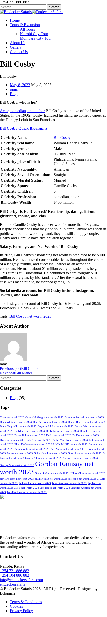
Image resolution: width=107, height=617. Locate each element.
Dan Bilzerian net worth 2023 (50, 422)
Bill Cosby (62, 137)
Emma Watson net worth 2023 (31, 449)
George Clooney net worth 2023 (43, 458)
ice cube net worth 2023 (82, 478)
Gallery (16, 47)
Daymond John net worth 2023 (56, 426)
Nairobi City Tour (34, 34)
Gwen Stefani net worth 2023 (52, 473)
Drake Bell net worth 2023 (29, 435)
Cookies (16, 606)
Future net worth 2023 (20, 453)
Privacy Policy (21, 611)
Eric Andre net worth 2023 (65, 449)
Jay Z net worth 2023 (26, 487)
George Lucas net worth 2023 (80, 458)
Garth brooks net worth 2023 (85, 453)
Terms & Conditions (26, 602)
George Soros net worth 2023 (17, 465)
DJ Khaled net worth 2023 (29, 431)
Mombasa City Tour (36, 38)
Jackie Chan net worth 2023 (35, 483)
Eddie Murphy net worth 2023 (70, 440)
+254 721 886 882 (14, 571)
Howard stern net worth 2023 (17, 478)
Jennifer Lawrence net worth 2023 (27, 492)
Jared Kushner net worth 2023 (69, 483)
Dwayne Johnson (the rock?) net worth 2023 (26, 440)
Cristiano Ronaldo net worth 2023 (84, 417)
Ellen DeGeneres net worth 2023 (33, 444)
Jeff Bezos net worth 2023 (55, 487)
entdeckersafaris (12, 584)
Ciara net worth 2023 (12, 417)
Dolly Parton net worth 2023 (62, 431)
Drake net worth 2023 (58, 435)
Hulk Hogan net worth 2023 (51, 478)
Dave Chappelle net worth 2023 (18, 426)
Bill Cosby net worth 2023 (30, 316)
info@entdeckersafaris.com (21, 580)
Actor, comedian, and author (22, 111)
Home (15, 20)
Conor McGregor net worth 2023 (44, 417)
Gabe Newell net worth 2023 (50, 453)
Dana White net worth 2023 (16, 422)
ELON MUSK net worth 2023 (70, 444)
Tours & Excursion (25, 25)
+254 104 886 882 (14, 575)
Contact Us (19, 52)
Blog (14, 94)
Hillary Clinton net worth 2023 (87, 473)
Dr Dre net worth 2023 (85, 435)
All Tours (27, 29)
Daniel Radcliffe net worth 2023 (86, 422)
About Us (17, 43)
